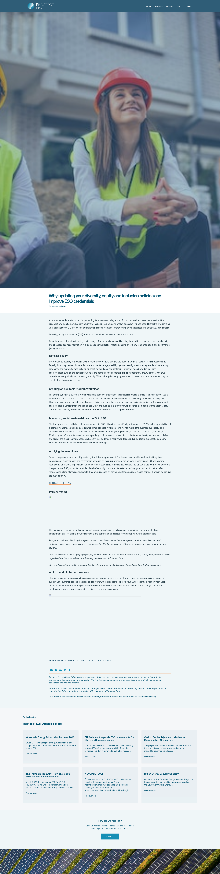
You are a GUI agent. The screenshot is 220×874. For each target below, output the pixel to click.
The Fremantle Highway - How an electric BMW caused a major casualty (48, 775)
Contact (189, 6)
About (148, 6)
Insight (179, 6)
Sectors (169, 6)
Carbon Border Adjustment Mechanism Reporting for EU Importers (165, 738)
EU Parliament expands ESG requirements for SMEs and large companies (109, 738)
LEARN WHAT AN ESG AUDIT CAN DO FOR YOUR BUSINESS (80, 660)
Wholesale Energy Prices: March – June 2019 (50, 737)
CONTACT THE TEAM (60, 483)
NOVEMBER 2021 (94, 773)
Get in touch (110, 836)
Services (158, 6)
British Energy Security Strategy (161, 773)
